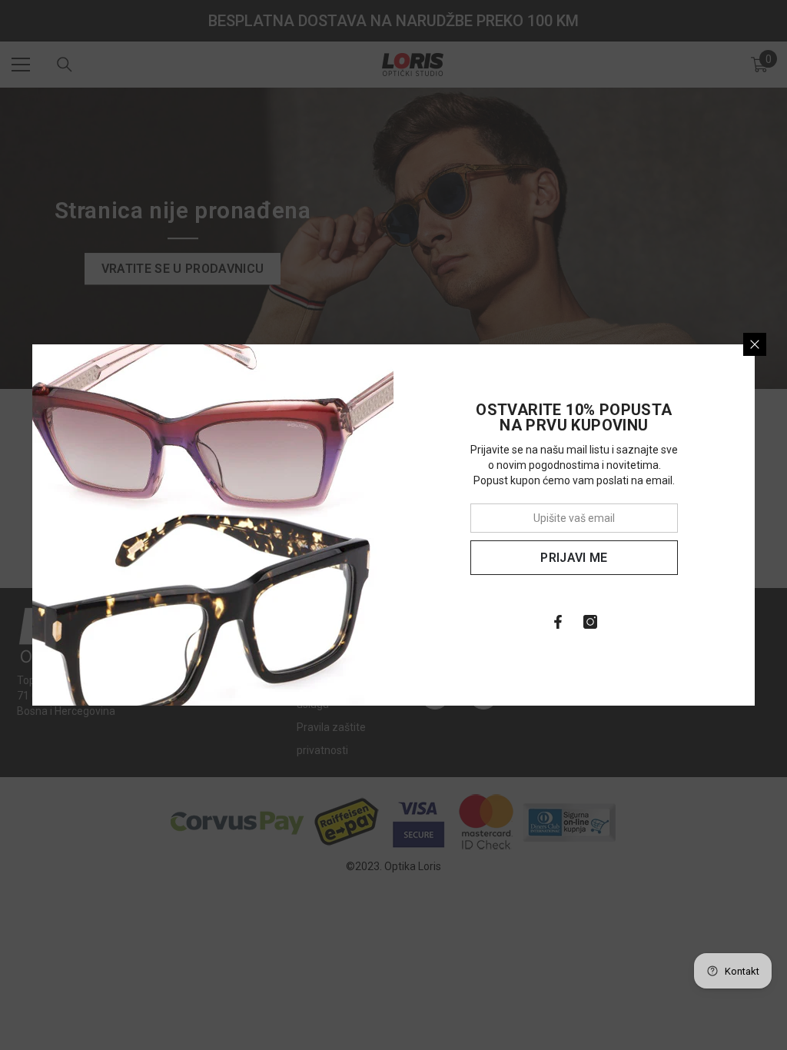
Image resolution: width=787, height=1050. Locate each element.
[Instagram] (590, 622)
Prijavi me (573, 557)
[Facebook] (558, 622)
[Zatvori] (754, 344)
